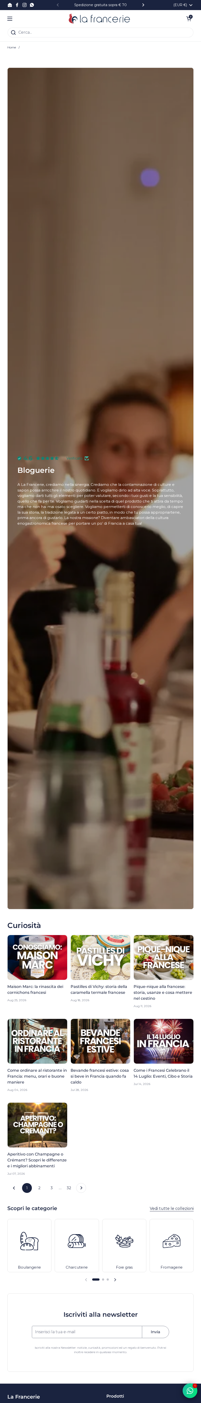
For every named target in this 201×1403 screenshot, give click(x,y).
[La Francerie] (99, 19)
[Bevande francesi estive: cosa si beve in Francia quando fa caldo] (101, 1041)
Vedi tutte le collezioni (172, 1208)
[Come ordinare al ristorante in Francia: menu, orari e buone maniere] (37, 1041)
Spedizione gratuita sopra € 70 (100, 5)
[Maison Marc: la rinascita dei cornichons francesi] (37, 957)
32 (70, 1188)
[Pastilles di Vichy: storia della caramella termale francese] (101, 957)
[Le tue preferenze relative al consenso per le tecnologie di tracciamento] (8, 1394)
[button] (96, 1279)
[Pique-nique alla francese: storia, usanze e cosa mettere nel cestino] (164, 957)
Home (11, 47)
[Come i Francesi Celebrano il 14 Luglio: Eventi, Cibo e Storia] (164, 1041)
